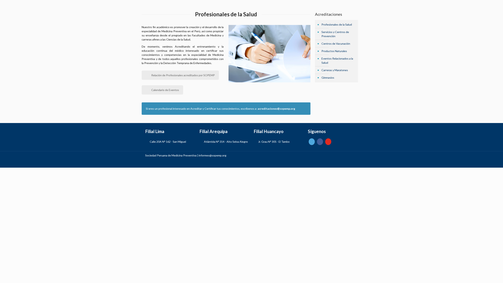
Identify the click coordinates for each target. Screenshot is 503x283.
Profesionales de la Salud (336, 24)
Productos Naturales (334, 51)
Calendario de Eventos (165, 90)
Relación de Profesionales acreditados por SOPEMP (183, 75)
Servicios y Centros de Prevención (335, 34)
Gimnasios (327, 77)
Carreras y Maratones (334, 70)
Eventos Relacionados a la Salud (337, 60)
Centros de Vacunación (335, 43)
